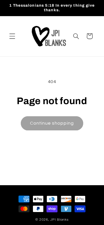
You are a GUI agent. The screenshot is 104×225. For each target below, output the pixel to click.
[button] (12, 36)
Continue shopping (52, 123)
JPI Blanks (59, 219)
